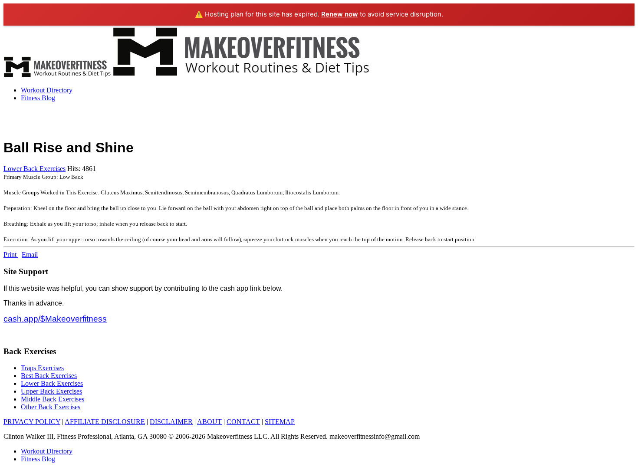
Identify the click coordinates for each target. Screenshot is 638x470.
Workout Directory (46, 90)
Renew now (339, 14)
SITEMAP (280, 421)
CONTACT (243, 421)
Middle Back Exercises (52, 399)
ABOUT (209, 421)
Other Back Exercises (50, 407)
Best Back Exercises (49, 375)
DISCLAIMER (171, 421)
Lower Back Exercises (34, 168)
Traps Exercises (42, 367)
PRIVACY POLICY (31, 421)
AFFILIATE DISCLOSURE (105, 421)
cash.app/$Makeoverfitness (55, 318)
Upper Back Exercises (51, 391)
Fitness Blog (38, 98)
